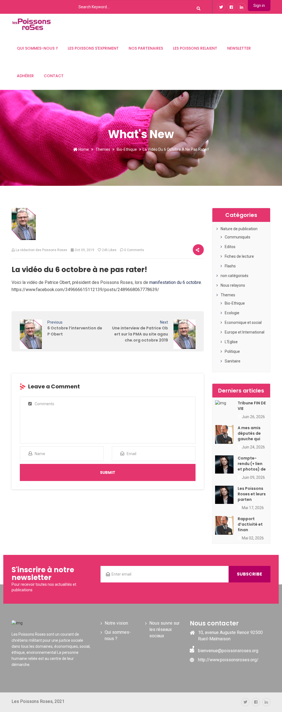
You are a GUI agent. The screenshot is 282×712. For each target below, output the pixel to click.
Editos (230, 247)
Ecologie (232, 313)
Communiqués (237, 237)
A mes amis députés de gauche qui (249, 433)
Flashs (230, 266)
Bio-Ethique (127, 149)
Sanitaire (232, 361)
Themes (103, 149)
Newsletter (239, 48)
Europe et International (244, 332)
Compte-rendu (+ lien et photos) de (252, 463)
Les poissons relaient (195, 48)
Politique (232, 351)
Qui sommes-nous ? (37, 48)
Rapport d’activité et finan (250, 524)
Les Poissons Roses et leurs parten (252, 494)
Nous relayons (233, 285)
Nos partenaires (146, 48)
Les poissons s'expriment (93, 48)
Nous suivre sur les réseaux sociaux (164, 629)
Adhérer (25, 76)
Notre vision (116, 623)
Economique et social (243, 322)
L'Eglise (231, 342)
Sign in (259, 5)
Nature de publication (239, 229)
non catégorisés (234, 275)
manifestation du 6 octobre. (175, 282)
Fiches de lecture (239, 256)
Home (83, 149)
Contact (54, 76)
